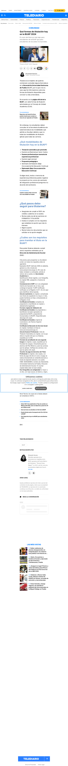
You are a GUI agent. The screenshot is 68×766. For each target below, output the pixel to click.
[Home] (34, 15)
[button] (45, 68)
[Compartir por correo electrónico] (34, 68)
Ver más (30, 469)
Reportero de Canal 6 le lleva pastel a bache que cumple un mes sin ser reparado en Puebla (28, 116)
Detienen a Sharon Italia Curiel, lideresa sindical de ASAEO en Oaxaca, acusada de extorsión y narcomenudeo (38, 577)
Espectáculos (46, 19)
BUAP (23, 445)
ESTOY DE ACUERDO (41, 388)
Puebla (44, 10)
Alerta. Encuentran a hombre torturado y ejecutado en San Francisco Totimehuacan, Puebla (38, 559)
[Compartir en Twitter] (28, 68)
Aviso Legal (41, 764)
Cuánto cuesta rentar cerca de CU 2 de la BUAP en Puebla (28, 193)
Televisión (36, 19)
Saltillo (51, 10)
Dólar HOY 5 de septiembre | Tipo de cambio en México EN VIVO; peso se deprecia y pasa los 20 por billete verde (34, 405)
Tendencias (55, 19)
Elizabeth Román (31, 74)
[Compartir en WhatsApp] (21, 68)
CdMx (10, 10)
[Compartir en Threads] (31, 68)
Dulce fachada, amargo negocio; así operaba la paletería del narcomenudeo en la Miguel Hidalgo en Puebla (38, 586)
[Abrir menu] (2, 15)
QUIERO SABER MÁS (27, 388)
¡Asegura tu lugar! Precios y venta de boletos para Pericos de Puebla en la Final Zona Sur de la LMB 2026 (38, 568)
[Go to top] (47, 758)
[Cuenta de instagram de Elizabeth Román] (33, 473)
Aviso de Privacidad (30, 764)
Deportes (64, 19)
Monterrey (18, 10)
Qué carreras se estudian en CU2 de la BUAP (33, 409)
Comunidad (14, 19)
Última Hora (4, 19)
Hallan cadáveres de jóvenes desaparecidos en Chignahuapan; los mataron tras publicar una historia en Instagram (37, 551)
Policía (22, 19)
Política (28, 19)
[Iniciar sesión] (66, 15)
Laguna (37, 10)
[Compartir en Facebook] (24, 68)
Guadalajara (28, 10)
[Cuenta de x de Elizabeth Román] (29, 473)
